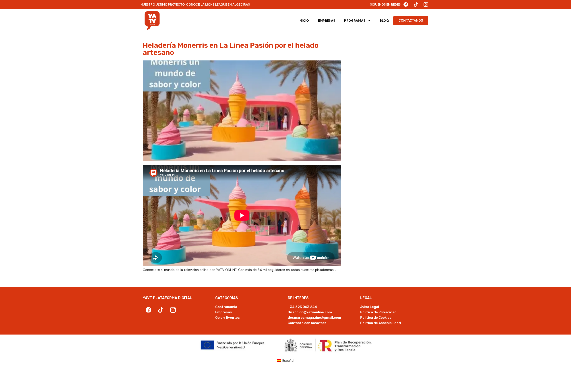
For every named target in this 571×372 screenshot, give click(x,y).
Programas (354, 21)
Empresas (326, 21)
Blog (384, 21)
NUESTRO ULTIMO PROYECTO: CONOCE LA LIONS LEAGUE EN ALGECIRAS (195, 4)
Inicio (304, 21)
